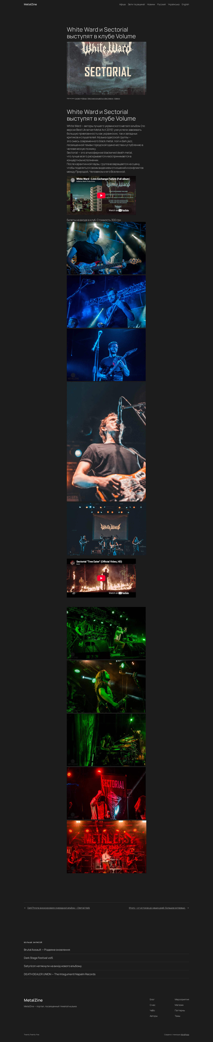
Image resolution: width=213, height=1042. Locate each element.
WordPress (185, 1034)
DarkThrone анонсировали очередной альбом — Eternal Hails (58, 907)
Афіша (84, 98)
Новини (117, 98)
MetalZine (30, 4)
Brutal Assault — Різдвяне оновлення (47, 949)
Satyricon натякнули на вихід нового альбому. (53, 966)
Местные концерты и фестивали (100, 98)
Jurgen (77, 98)
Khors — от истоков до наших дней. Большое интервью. (157, 907)
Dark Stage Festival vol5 (38, 957)
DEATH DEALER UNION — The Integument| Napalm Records (60, 974)
